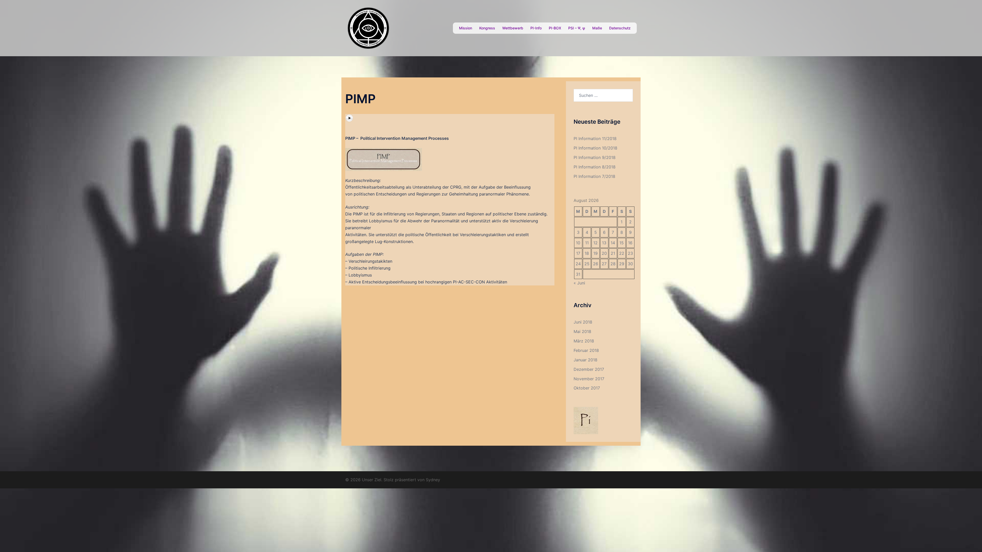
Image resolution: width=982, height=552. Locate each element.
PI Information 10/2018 (595, 148)
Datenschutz (620, 28)
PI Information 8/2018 (595, 166)
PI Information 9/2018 (595, 157)
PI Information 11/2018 (595, 138)
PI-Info (536, 28)
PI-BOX (555, 28)
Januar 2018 (585, 359)
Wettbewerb (512, 28)
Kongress (487, 28)
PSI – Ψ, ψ (576, 28)
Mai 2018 (582, 331)
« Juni (579, 282)
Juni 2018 (583, 322)
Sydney (433, 479)
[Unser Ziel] (368, 27)
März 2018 (584, 340)
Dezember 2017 (589, 369)
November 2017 (589, 378)
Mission (465, 28)
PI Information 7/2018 (594, 176)
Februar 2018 (586, 350)
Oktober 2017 (587, 387)
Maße (597, 28)
